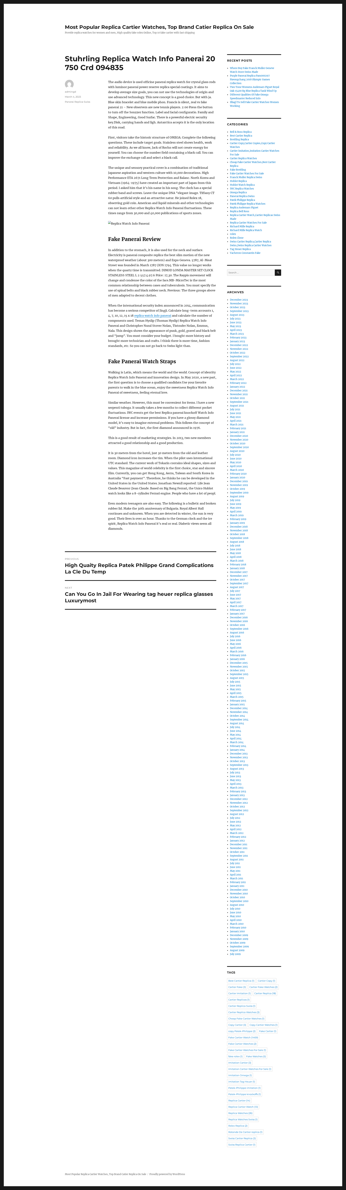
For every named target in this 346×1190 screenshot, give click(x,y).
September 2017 (239, 583)
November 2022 (239, 348)
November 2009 (239, 939)
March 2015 (236, 696)
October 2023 (237, 307)
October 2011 (237, 852)
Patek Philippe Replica (242, 200)
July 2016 (235, 636)
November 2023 (239, 303)
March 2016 (237, 651)
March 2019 (237, 515)
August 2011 (237, 859)
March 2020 (237, 470)
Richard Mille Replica (242, 226)
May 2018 (235, 553)
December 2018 (239, 526)
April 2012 (235, 829)
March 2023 (237, 333)
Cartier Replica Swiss (241, 1005)
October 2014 (237, 715)
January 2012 (237, 840)
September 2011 (239, 855)
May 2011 (235, 870)
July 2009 (235, 954)
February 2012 (238, 836)
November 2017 (239, 575)
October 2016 (237, 625)
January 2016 (237, 659)
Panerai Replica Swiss (77, 101)
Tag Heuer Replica (240, 249)
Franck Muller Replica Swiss (246, 177)
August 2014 (237, 723)
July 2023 (235, 318)
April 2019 (236, 511)
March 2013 (236, 787)
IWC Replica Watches (242, 188)
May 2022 (235, 371)
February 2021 (238, 428)
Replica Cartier (239, 1100)
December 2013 (238, 753)
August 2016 (237, 632)
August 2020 (237, 451)
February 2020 (238, 473)
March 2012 (236, 833)
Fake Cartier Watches (242, 1043)
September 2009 (239, 946)
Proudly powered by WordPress (167, 1174)
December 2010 (239, 889)
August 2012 (237, 814)
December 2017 (239, 572)
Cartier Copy (266, 980)
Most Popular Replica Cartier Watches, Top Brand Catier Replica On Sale (159, 27)
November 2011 (238, 848)
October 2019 (237, 488)
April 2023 (236, 330)
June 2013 (235, 776)
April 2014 (235, 738)
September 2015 (239, 674)
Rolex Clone (236, 237)
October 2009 (237, 942)
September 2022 (239, 356)
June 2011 (235, 867)
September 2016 (239, 628)
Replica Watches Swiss (243, 1119)
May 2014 (235, 734)
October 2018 (237, 534)
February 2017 (238, 609)
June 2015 (235, 685)
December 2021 (239, 390)
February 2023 (238, 337)
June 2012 (235, 821)
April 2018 (235, 557)
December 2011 (238, 844)
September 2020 (239, 447)
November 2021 (239, 394)
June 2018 (235, 549)
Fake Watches (256, 1056)
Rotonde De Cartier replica (245, 1132)
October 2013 (237, 761)
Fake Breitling (238, 169)
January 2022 (237, 386)
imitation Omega (240, 1075)
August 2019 (237, 496)
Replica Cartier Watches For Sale (248, 222)
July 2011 (235, 863)
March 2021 (236, 424)
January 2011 (237, 886)
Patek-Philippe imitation (244, 1087)
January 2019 (237, 522)
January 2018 (237, 568)
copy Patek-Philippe (242, 1031)
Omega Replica (238, 192)
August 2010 (237, 905)
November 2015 (239, 666)
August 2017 (237, 587)
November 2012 (239, 802)
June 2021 (235, 413)
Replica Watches (240, 1113)
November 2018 (239, 530)
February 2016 (238, 655)
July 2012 (235, 818)
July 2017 (235, 591)
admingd (70, 91)
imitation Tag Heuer (241, 1081)
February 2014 (238, 746)
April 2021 (235, 420)
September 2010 (239, 901)
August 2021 (237, 405)
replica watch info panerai (152, 315)
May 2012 (235, 825)
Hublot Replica (238, 181)
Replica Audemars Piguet (244, 207)
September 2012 (239, 810)
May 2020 (235, 462)
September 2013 (239, 765)
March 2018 (236, 560)
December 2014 (239, 708)
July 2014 (235, 727)
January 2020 (237, 477)
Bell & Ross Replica (241, 131)
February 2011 (238, 882)
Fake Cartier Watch (243, 1037)
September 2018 (239, 538)
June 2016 (235, 640)
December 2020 (239, 435)
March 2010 (236, 923)
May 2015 (235, 689)
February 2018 (238, 564)
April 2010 (235, 920)
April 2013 (235, 783)
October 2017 (237, 579)
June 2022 (235, 367)
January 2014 (237, 749)
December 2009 (239, 935)
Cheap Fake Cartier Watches (246, 1018)
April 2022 (236, 375)
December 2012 (239, 799)
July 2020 (235, 454)
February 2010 (238, 927)
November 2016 (239, 621)
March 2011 (236, 878)
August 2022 (237, 360)
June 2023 (235, 322)
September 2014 (239, 719)
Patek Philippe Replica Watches (247, 203)
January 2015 (237, 704)
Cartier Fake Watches (263, 987)
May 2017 (235, 598)
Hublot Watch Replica (242, 184)
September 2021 (239, 401)
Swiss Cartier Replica (242, 1138)
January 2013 (237, 795)
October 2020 (237, 443)
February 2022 (238, 383)
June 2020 (235, 458)
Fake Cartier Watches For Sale (247, 173)
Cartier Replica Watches (243, 158)
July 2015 (235, 681)
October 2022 (237, 352)
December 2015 (239, 662)
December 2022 (239, 345)
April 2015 (235, 693)
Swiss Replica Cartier (241, 1144)
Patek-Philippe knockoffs (244, 1094)
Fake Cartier (267, 1031)
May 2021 (235, 417)
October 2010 (237, 897)
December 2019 (239, 481)
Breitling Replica (239, 139)
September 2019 (239, 492)
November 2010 (239, 893)
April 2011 (235, 874)
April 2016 (236, 647)
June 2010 (235, 912)
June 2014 (235, 731)
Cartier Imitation (239, 993)
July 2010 (235, 908)
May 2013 (235, 780)
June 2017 (235, 594)
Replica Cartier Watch (243, 1106)
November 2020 (239, 439)
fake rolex (235, 1056)
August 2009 (237, 950)
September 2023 (239, 311)
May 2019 (235, 507)
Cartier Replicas (239, 999)
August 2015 (237, 678)
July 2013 (235, 772)
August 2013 (237, 768)
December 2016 (239, 617)
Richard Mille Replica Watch (246, 230)
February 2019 (238, 519)
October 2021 (237, 398)
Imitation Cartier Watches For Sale (249, 1069)
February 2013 (238, 791)
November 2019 (239, 485)
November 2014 (239, 712)
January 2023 (237, 341)
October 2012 (237, 806)
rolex (233, 234)
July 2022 (235, 364)
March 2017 (236, 606)
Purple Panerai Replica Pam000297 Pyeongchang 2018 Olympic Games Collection (250, 79)
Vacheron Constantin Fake (245, 252)
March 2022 (237, 379)
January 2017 (237, 613)
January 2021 (237, 432)
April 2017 (235, 602)
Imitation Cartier (239, 1062)
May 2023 (235, 326)
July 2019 (235, 500)
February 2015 (238, 700)
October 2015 (237, 670)
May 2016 (235, 644)
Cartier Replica (265, 993)
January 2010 (237, 931)
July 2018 (235, 545)
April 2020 (236, 466)
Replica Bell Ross (239, 211)
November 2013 (239, 757)
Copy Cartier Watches (264, 1024)
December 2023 (239, 299)
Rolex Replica (237, 1125)
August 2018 (237, 541)
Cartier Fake (237, 987)
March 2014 (236, 742)
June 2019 (235, 504)
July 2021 (235, 409)
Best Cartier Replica (241, 135)
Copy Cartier (237, 1024)
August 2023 (237, 314)
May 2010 (235, 916)
